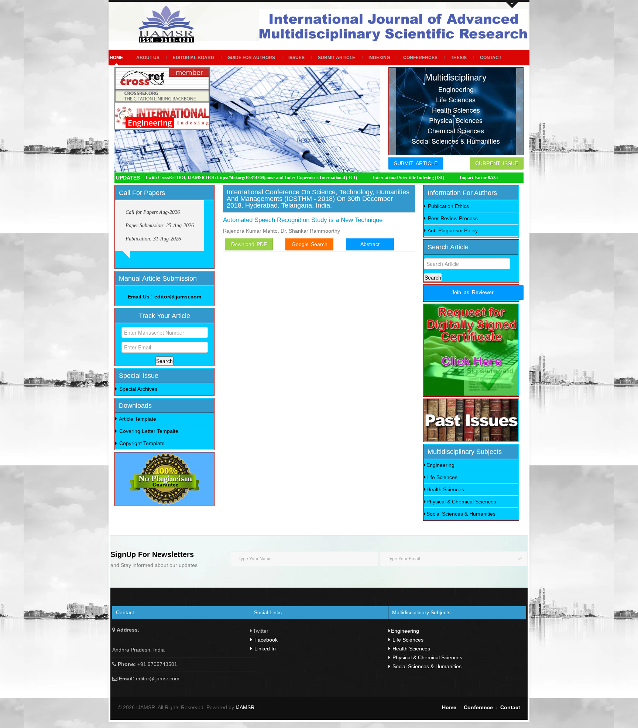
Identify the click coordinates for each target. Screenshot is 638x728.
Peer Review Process (452, 218)
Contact (490, 57)
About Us (148, 57)
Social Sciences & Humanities (460, 514)
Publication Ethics (447, 206)
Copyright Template (141, 443)
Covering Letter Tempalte (148, 431)
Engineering (440, 465)
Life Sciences (441, 477)
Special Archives (137, 389)
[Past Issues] (471, 420)
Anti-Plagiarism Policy (452, 230)
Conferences (420, 57)
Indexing (379, 57)
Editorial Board (193, 57)
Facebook (265, 640)
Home (116, 57)
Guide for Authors (251, 57)
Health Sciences (445, 489)
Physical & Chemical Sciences (461, 502)
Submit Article (336, 57)
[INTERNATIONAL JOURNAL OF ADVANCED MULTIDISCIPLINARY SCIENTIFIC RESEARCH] (168, 24)
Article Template (137, 419)
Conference (478, 707)
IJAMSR (246, 707)
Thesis (459, 57)
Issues (296, 57)
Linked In (264, 649)
